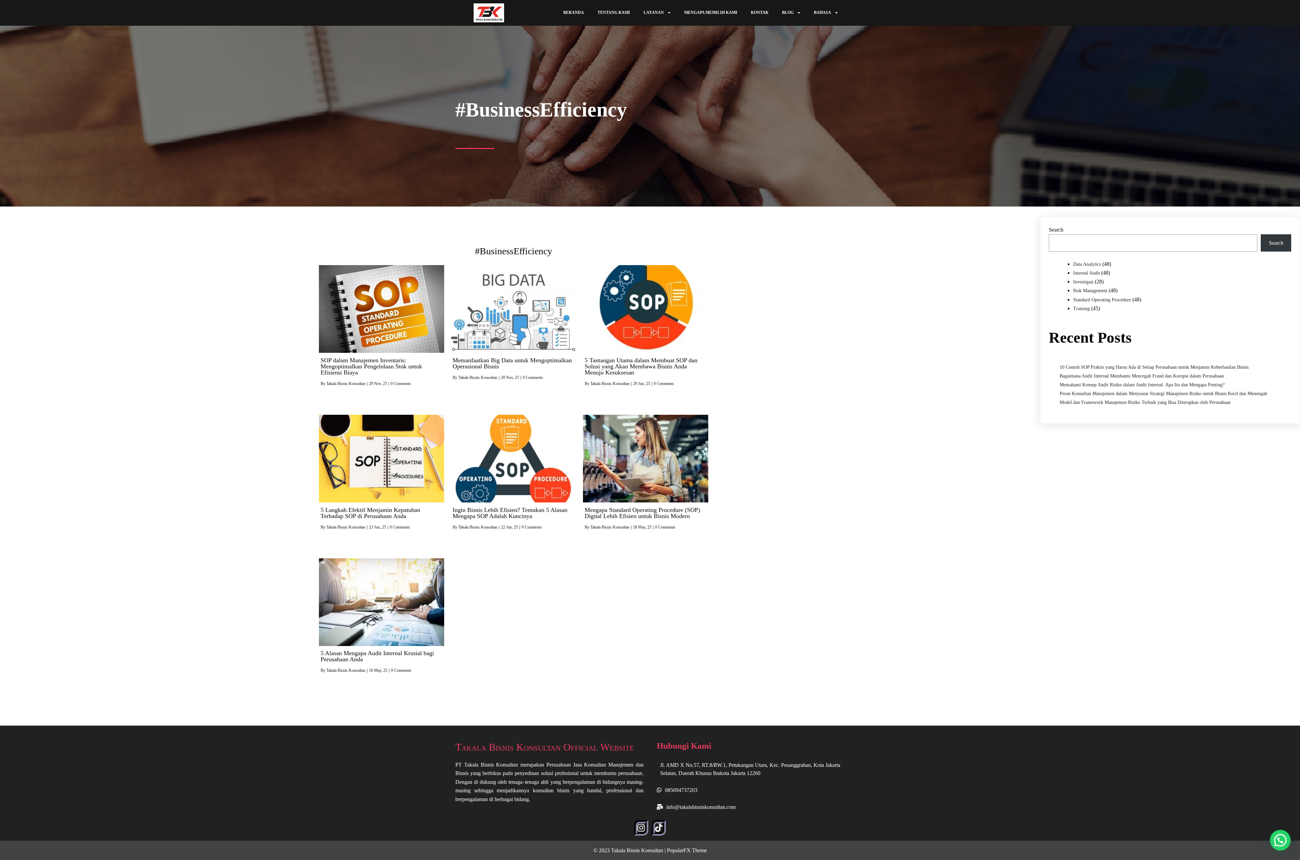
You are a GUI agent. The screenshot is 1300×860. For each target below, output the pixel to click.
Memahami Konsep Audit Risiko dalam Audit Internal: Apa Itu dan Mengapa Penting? (1142, 384)
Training (1081, 308)
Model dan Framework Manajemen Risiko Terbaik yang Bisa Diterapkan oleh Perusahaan (1145, 402)
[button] (1280, 840)
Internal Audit (1086, 273)
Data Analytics (1087, 264)
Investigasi (1083, 281)
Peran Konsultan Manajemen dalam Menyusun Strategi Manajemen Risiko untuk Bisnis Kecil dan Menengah (1163, 393)
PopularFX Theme (687, 850)
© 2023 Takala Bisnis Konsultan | (630, 850)
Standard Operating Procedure (1102, 299)
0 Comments (401, 383)
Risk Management (1090, 290)
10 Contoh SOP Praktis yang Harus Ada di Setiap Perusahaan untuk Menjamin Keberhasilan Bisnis (1154, 367)
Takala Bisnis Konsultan (345, 383)
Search (1056, 230)
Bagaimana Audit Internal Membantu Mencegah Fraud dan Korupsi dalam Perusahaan (1142, 376)
